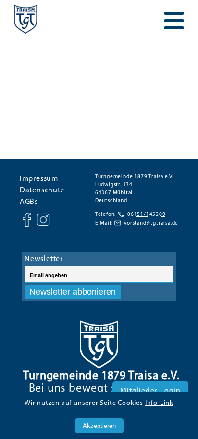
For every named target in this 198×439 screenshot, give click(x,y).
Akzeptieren (99, 425)
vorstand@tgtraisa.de (151, 223)
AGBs (29, 202)
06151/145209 (146, 214)
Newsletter (44, 259)
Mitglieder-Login (150, 391)
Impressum (39, 179)
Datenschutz (42, 190)
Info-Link (159, 403)
